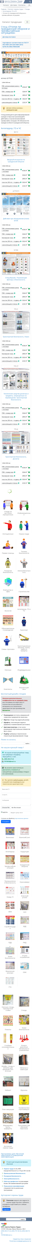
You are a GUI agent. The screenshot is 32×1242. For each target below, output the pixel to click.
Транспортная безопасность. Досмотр (16, 458)
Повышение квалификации (14, 1186)
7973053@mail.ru (10, 761)
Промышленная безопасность (14, 1173)
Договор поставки (9, 37)
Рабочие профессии (11, 1181)
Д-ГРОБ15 (16, 191)
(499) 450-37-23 (9, 759)
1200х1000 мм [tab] (6, 82)
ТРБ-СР (16, 366)
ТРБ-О (16, 309)
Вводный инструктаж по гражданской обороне (16, 161)
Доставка (13, 5)
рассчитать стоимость (10, 770)
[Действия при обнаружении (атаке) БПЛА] (16, 204)
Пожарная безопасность (12, 1176)
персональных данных (21, 818)
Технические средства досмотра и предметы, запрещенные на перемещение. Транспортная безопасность (16, 397)
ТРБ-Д (16, 429)
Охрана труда (9, 1169)
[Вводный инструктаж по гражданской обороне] (16, 145)
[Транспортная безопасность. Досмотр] (16, 442)
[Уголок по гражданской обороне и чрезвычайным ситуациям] (16, 63)
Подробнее (6, 1209)
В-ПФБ (16, 250)
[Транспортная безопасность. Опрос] (16, 322)
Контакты (21, 5)
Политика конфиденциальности (20, 1241)
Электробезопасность (11, 1179)
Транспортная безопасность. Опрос (16, 337)
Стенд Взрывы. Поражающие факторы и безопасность (16, 279)
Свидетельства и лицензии (22, 1239)
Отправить (6, 822)
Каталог (6, 5)
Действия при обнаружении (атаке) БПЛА (16, 220)
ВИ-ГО (16, 132)
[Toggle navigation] (27, 22)
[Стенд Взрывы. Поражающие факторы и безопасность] (16, 263)
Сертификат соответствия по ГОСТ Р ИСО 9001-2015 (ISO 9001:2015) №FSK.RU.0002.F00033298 (16, 45)
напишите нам (11, 110)
